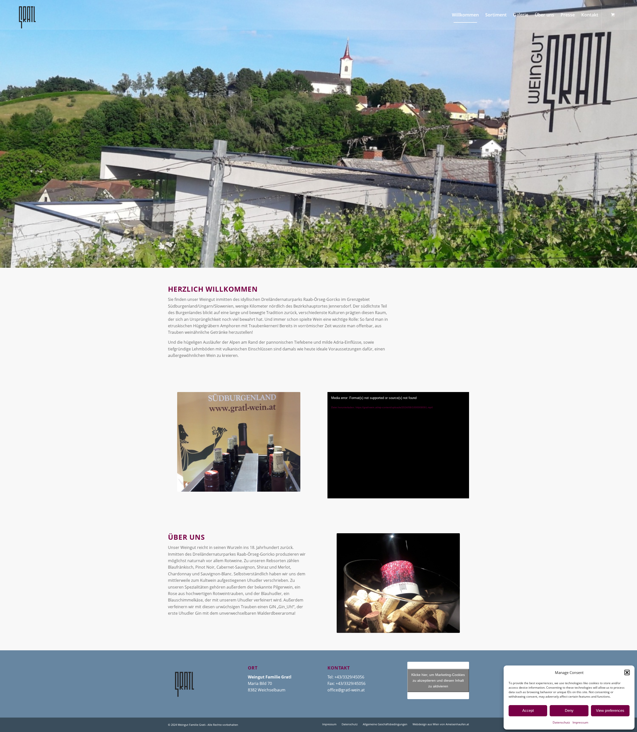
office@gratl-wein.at (346, 690)
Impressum (580, 722)
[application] (398, 445)
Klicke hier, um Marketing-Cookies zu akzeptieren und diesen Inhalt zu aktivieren (438, 680)
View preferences (610, 710)
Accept (528, 710)
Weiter (632, 134)
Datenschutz (561, 722)
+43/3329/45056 (349, 677)
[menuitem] (465, 14)
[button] (627, 672)
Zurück (4, 134)
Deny (569, 710)
